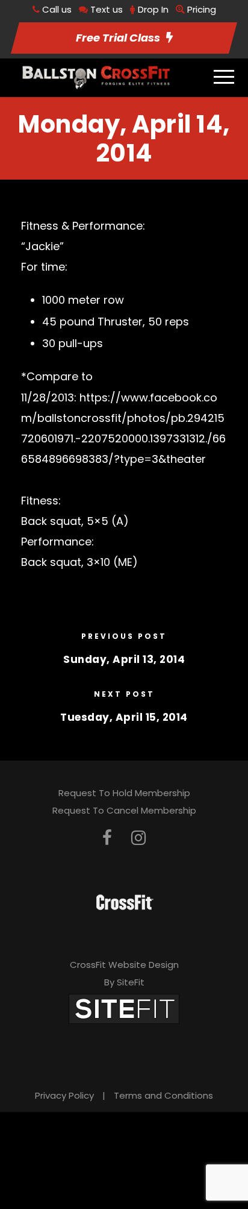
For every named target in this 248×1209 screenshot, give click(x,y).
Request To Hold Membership (124, 793)
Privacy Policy (64, 1095)
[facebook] (107, 838)
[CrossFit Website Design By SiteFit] (124, 1008)
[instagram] (138, 838)
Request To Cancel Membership (124, 810)
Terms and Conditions (163, 1095)
